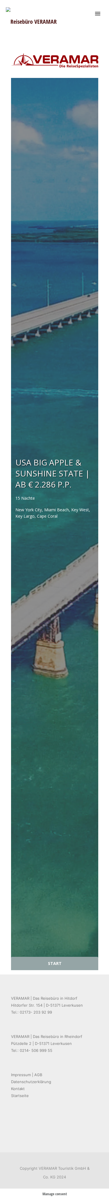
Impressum (21, 1074)
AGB (38, 1074)
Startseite (20, 1095)
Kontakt (18, 1088)
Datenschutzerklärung (31, 1081)
